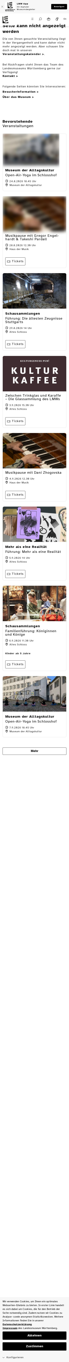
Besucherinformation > (21, 91)
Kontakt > (10, 76)
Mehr (34, 751)
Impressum (10, 1328)
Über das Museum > (18, 97)
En (65, 19)
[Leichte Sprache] (48, 19)
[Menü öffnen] (32, 19)
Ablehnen (34, 1335)
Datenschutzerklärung (17, 1324)
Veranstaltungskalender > (23, 54)
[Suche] (40, 19)
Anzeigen (59, 7)
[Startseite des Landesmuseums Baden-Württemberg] (9, 21)
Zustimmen (34, 1346)
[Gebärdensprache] (57, 19)
